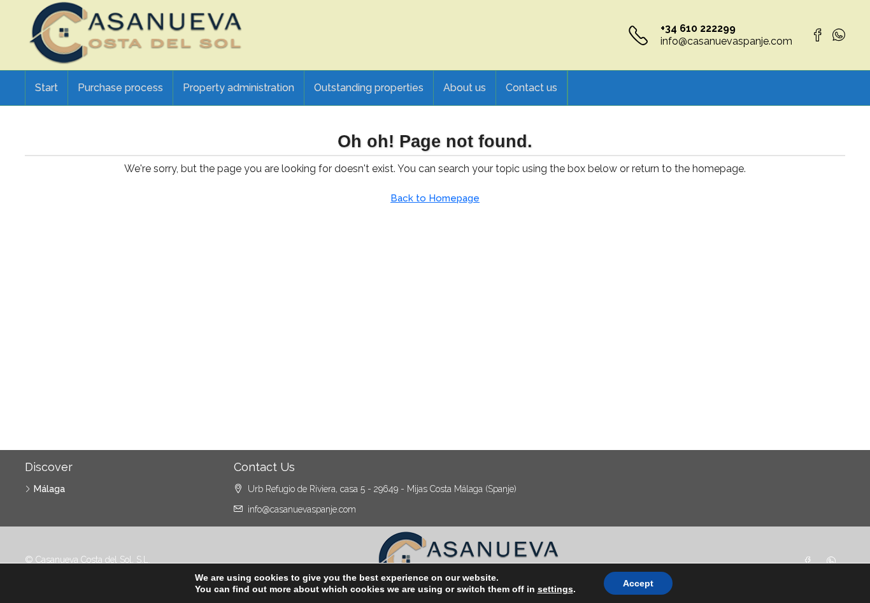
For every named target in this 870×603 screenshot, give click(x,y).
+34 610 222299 (698, 28)
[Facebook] (810, 561)
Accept (638, 583)
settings (555, 589)
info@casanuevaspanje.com (726, 41)
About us (464, 88)
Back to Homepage (435, 198)
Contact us (531, 88)
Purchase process (120, 88)
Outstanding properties (369, 88)
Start (46, 88)
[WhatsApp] (834, 561)
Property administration (238, 88)
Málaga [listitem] (49, 489)
